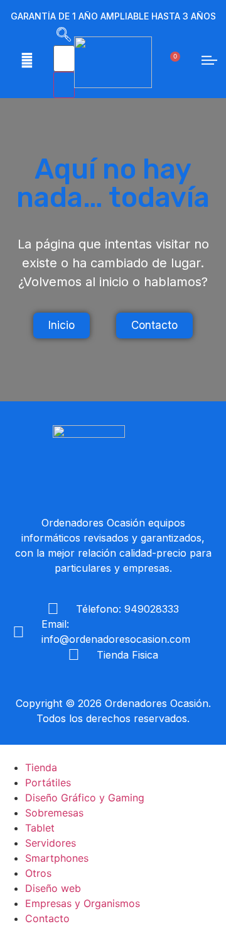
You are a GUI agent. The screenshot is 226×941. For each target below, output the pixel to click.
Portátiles (48, 782)
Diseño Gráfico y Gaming (84, 797)
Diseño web (53, 888)
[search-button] (64, 85)
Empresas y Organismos (82, 903)
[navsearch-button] (63, 37)
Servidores (50, 843)
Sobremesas (54, 812)
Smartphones (57, 858)
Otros (38, 873)
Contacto (47, 918)
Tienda (41, 767)
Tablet (40, 827)
